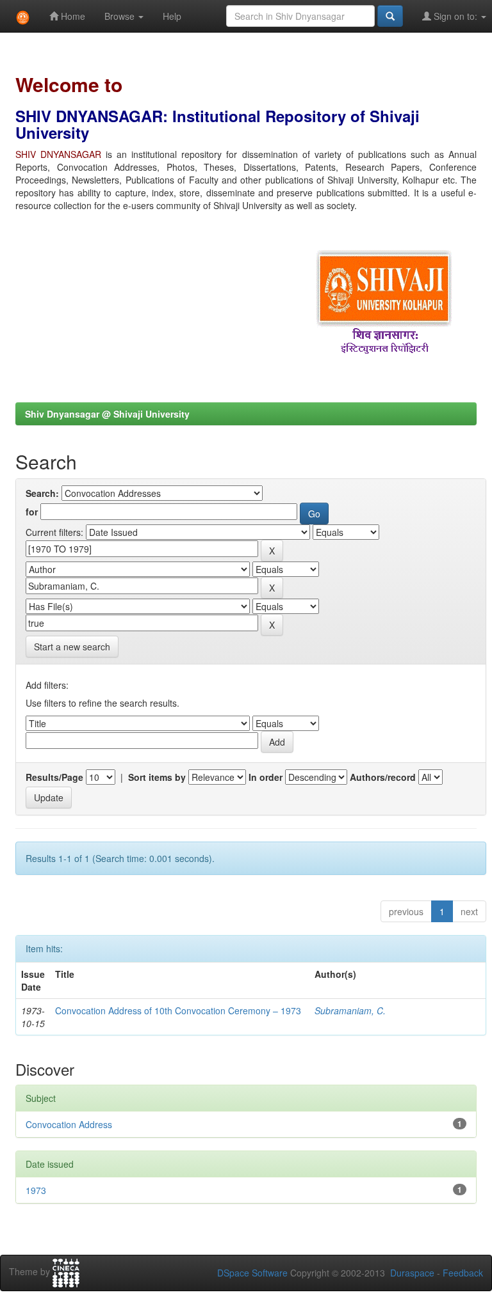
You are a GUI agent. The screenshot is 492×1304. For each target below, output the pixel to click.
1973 (36, 1190)
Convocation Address (69, 1124)
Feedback (463, 1272)
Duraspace (412, 1272)
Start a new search (72, 646)
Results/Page (54, 777)
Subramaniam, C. (350, 1010)
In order (266, 777)
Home (71, 16)
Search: (42, 493)
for (32, 511)
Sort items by (157, 777)
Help (172, 16)
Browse (120, 16)
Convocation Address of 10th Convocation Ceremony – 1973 (178, 1010)
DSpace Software (252, 1272)
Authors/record (383, 777)
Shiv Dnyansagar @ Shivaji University (107, 413)
